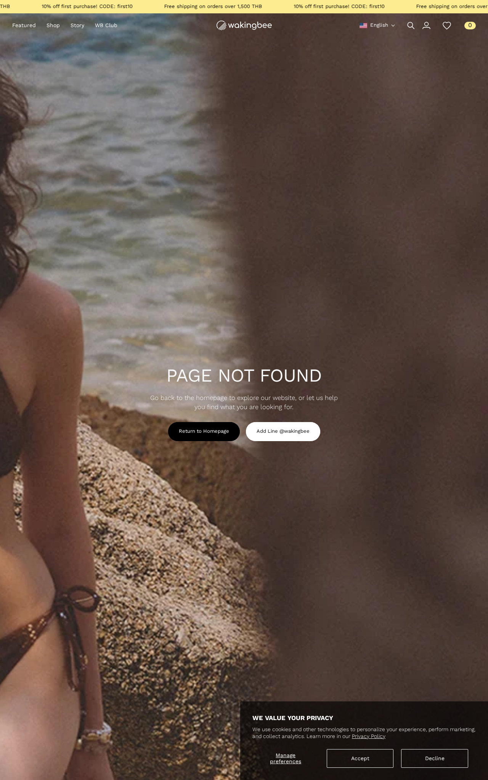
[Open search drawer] (411, 25)
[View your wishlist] (446, 25)
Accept (360, 758)
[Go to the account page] (426, 25)
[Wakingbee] (244, 26)
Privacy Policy (368, 736)
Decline (435, 758)
